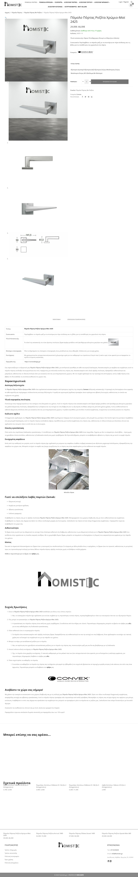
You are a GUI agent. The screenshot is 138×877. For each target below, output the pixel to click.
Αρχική (7, 12)
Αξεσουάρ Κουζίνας (55, 7)
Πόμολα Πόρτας (31, 2)
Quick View (31, 742)
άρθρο (34, 554)
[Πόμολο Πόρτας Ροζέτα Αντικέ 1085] (51, 799)
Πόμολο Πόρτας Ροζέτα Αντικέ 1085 (49, 814)
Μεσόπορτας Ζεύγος (113, 70)
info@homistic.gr (117, 854)
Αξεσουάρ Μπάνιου (101, 2)
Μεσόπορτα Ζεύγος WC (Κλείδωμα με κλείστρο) (86, 73)
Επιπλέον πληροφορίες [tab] (76, 319)
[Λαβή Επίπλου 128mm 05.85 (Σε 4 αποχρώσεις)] (18, 750)
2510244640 (114, 850)
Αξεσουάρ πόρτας (70, 2)
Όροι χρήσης (9, 859)
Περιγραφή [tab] (56, 319)
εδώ (47, 656)
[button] (6, 18)
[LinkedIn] (91, 96)
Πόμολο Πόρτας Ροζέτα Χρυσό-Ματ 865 (116, 814)
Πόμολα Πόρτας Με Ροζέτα (33, 12)
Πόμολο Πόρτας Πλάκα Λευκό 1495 (82, 814)
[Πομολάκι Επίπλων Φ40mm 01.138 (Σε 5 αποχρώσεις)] (84, 750)
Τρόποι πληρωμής (11, 850)
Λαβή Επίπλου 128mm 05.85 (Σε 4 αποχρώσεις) (15, 767)
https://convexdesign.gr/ (32, 362)
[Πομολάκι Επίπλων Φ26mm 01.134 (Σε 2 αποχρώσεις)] (51, 750)
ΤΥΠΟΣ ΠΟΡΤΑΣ (75, 64)
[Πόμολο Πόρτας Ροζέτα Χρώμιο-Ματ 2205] (18, 799)
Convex (79, 94)
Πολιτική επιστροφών (12, 856)
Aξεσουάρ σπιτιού (85, 2)
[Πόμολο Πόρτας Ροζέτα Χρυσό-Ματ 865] (117, 799)
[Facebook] (82, 96)
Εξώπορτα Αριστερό (77, 70)
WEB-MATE (80, 875)
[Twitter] (85, 96)
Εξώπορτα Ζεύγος (100, 70)
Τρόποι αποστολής (11, 853)
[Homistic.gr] (13, 4)
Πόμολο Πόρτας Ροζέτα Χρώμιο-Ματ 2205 (17, 815)
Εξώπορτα (58, 2)
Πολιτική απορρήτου (11, 863)
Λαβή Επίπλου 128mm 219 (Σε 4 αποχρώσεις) (113, 767)
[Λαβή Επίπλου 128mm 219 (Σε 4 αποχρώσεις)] (117, 750)
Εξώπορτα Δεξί (89, 70)
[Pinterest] (88, 96)
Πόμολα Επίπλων (46, 2)
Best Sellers (82, 7)
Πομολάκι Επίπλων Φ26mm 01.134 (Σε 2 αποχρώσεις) (51, 767)
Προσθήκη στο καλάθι (110, 82)
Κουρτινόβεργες (71, 7)
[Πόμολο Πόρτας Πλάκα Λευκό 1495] (84, 799)
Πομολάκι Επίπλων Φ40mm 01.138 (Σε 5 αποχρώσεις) (84, 767)
